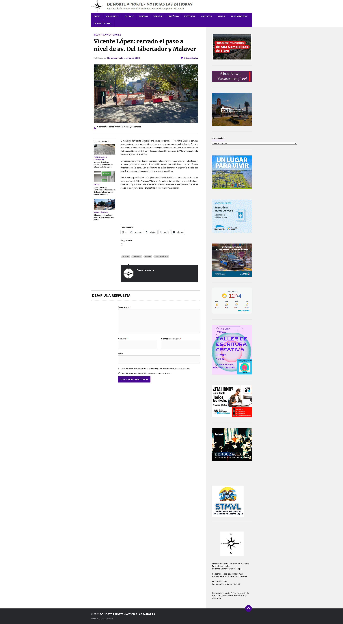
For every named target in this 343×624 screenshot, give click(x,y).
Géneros (143, 16)
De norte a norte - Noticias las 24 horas (127, 614)
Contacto (206, 16)
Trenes (148, 257)
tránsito (137, 257)
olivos (125, 257)
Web (120, 353)
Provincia (189, 16)
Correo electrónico (171, 339)
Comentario (124, 307)
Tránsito (99, 35)
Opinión (158, 16)
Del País (129, 16)
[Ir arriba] (248, 608)
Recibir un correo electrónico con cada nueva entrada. (146, 373)
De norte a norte (115, 58)
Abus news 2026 (239, 16)
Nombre (122, 339)
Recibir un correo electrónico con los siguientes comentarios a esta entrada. (156, 368)
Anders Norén (106, 619)
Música (221, 16)
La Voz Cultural (103, 23)
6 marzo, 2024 (133, 58)
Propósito (173, 16)
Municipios (112, 16)
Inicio (97, 16)
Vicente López (113, 35)
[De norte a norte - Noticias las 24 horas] (171, 6)
